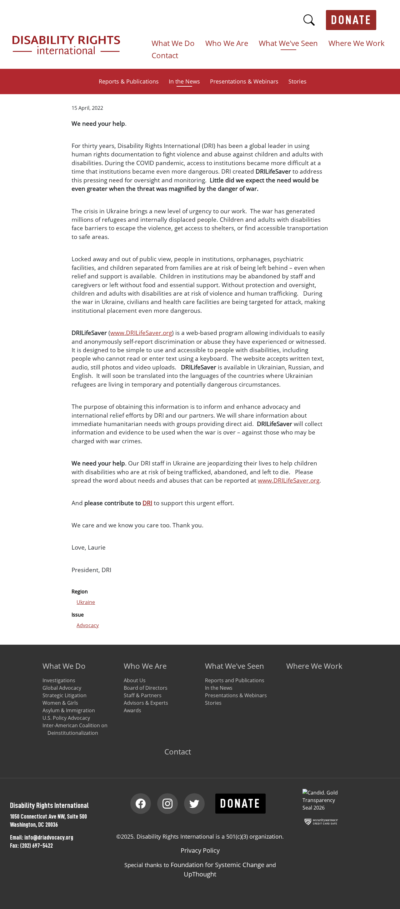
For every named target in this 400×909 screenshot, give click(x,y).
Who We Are (145, 666)
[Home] (68, 39)
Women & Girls (60, 702)
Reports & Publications (129, 81)
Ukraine (86, 602)
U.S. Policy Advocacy (66, 717)
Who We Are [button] (226, 43)
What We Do (64, 666)
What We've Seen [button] (288, 43)
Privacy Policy (200, 850)
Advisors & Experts (146, 702)
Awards (132, 710)
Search (309, 20)
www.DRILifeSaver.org (141, 332)
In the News (184, 81)
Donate (351, 20)
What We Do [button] (173, 43)
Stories (297, 81)
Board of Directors (146, 687)
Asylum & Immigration (68, 710)
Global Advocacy (61, 687)
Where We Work (356, 43)
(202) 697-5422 (36, 845)
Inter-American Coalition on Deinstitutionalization (75, 729)
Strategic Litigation (64, 695)
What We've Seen (234, 666)
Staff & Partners (143, 695)
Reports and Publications (234, 680)
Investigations (58, 680)
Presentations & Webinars (244, 81)
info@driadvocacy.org (48, 837)
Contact (165, 55)
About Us (135, 680)
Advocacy (88, 625)
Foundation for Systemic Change (217, 865)
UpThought (200, 874)
